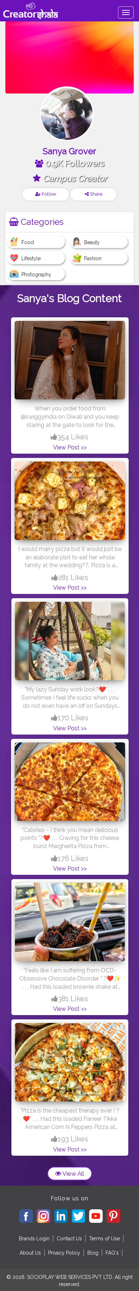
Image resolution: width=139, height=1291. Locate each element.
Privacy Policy (64, 1253)
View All (72, 1173)
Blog (92, 1253)
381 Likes (73, 998)
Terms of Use (104, 1238)
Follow (48, 194)
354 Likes (72, 437)
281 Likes (73, 577)
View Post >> (70, 447)
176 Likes (73, 858)
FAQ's (112, 1253)
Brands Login (34, 1238)
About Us (30, 1253)
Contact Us (69, 1238)
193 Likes (73, 1139)
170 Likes (73, 717)
